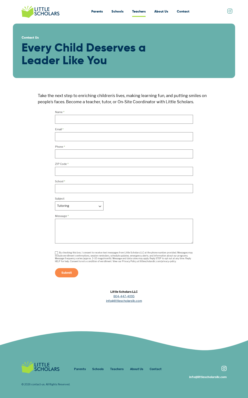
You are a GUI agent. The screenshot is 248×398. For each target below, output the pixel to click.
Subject (59, 198)
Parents (97, 11)
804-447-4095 (124, 296)
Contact (183, 11)
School (60, 181)
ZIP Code (62, 164)
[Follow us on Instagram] (229, 11)
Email (59, 129)
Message (62, 216)
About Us (161, 11)
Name (59, 112)
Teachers (139, 11)
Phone (60, 146)
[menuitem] (97, 12)
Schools (117, 11)
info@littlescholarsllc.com (124, 301)
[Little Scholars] (40, 12)
